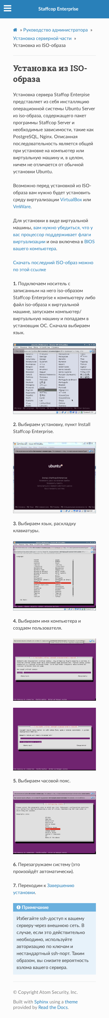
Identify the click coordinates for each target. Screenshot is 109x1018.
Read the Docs (53, 1007)
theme (71, 1002)
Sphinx (41, 1002)
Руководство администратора (55, 30)
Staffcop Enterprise (58, 9)
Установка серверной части (42, 38)
